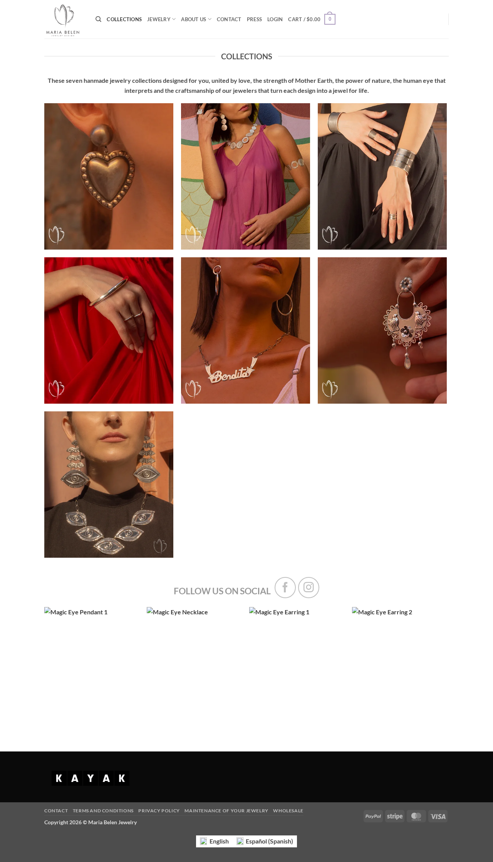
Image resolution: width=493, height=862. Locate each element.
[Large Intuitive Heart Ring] (91, 664)
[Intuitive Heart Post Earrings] (296, 664)
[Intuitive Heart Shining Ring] (399, 664)
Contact (56, 810)
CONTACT (229, 19)
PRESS (254, 19)
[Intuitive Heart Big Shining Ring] (194, 664)
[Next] (433, 668)
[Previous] (58, 668)
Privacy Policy (159, 810)
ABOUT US (193, 19)
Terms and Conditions (103, 810)
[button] (275, 19)
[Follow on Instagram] (308, 587)
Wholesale (288, 810)
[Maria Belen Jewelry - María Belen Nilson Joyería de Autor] (64, 19)
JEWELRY (159, 19)
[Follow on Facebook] (285, 587)
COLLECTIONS (124, 19)
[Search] (98, 19)
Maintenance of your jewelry (226, 810)
